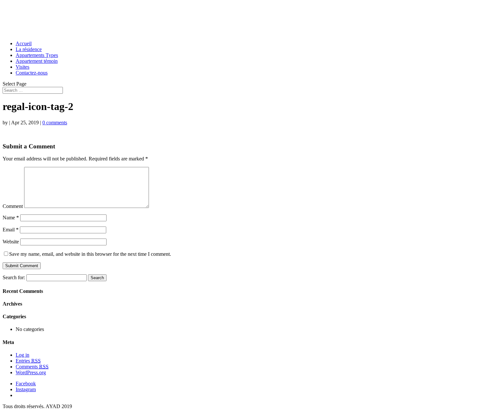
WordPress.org (31, 372)
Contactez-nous (32, 73)
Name (11, 217)
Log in (22, 355)
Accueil (24, 43)
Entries (28, 361)
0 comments (54, 122)
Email (11, 229)
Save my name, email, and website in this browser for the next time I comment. (90, 254)
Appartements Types (37, 55)
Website (11, 241)
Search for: (14, 277)
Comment (13, 206)
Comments (32, 366)
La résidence (29, 49)
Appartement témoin (37, 61)
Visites (22, 67)
